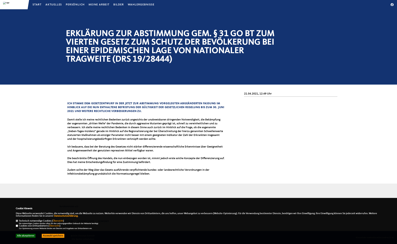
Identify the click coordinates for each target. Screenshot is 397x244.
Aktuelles (53, 4)
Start (37, 4)
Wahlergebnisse (141, 4)
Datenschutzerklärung (66, 216)
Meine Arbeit (99, 4)
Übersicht (58, 221)
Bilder (118, 4)
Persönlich (75, 4)
